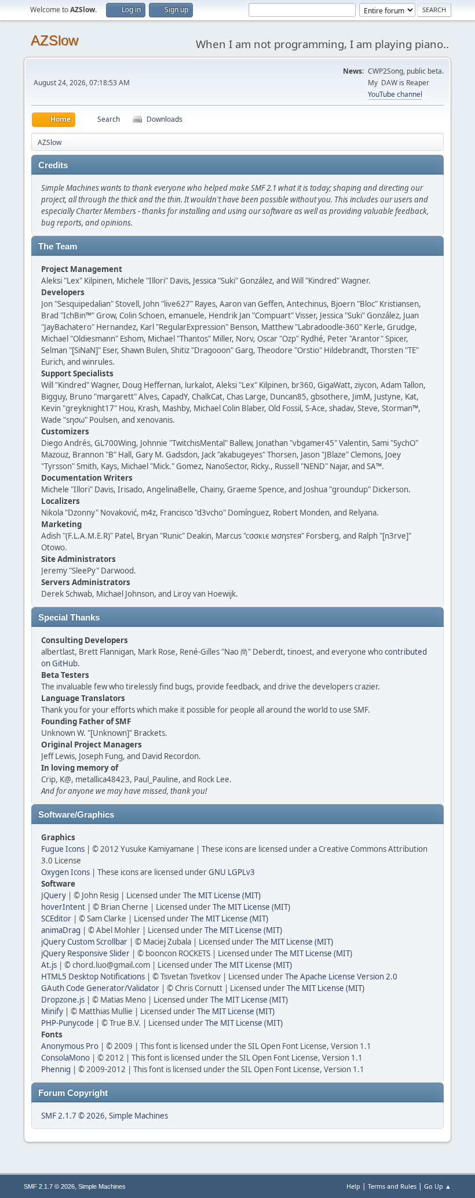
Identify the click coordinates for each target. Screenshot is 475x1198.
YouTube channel (395, 94)
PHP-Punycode (67, 1023)
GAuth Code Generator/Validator (100, 988)
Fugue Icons (63, 849)
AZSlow (54, 40)
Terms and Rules (392, 1186)
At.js (49, 965)
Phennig (56, 1069)
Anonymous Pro (69, 1046)
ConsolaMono (65, 1057)
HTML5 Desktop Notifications (93, 976)
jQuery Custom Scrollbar (84, 941)
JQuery (53, 895)
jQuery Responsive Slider (85, 953)
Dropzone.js (63, 999)
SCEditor (56, 918)
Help (353, 1186)
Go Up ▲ (437, 1186)
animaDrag (61, 930)
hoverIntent (63, 907)
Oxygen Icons (65, 872)
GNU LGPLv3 (232, 872)
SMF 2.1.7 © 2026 (73, 1115)
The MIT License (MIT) (222, 895)
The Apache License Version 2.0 (341, 976)
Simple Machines (138, 1115)
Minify (52, 1011)
